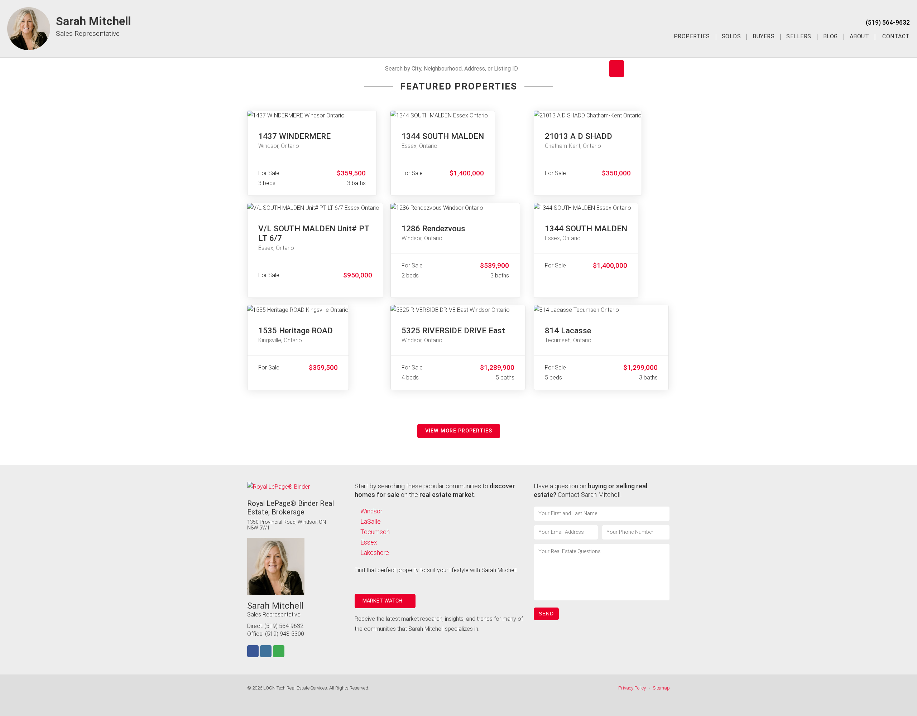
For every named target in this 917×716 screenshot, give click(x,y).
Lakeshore (374, 552)
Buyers (763, 37)
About (859, 37)
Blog (830, 37)
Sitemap (661, 688)
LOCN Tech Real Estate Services (295, 688)
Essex (368, 542)
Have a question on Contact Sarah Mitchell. (590, 490)
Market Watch (383, 601)
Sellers (798, 37)
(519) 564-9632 (888, 22)
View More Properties (458, 431)
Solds (731, 37)
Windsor (371, 511)
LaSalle (370, 521)
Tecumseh (375, 532)
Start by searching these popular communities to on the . (435, 490)
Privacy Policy (632, 688)
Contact (896, 37)
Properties (692, 37)
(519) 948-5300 (284, 633)
